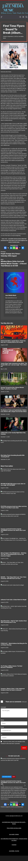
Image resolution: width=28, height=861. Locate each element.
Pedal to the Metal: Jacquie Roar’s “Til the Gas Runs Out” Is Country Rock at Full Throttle (13, 341)
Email (2, 727)
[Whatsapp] (14, 248)
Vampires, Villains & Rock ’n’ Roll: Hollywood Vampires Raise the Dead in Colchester (13, 689)
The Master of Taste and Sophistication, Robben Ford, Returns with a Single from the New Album (14, 410)
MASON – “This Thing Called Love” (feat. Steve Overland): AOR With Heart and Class (13, 577)
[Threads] (20, 248)
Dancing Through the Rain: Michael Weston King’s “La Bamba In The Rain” (12, 388)
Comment (3, 707)
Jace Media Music (10, 295)
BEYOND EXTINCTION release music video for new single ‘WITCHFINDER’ (13, 484)
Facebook (14, 844)
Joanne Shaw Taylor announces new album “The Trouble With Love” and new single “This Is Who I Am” (14, 365)
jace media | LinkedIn (14, 834)
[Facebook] (5, 248)
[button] (3, 785)
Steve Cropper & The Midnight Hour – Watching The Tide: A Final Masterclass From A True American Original (13, 554)
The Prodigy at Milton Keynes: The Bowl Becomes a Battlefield (11, 666)
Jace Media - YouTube (14, 851)
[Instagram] (17, 248)
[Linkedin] (11, 248)
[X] (8, 248)
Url (1, 734)
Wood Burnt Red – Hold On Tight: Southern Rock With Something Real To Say (14, 621)
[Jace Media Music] (14, 282)
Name (2, 720)
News (14, 776)
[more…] (7, 799)
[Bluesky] (22, 248)
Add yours (24, 701)
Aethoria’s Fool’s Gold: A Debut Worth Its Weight (13, 599)
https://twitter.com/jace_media (14, 828)
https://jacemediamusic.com (11, 297)
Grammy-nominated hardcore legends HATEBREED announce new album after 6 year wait (13, 530)
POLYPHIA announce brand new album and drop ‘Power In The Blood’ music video (14, 507)
